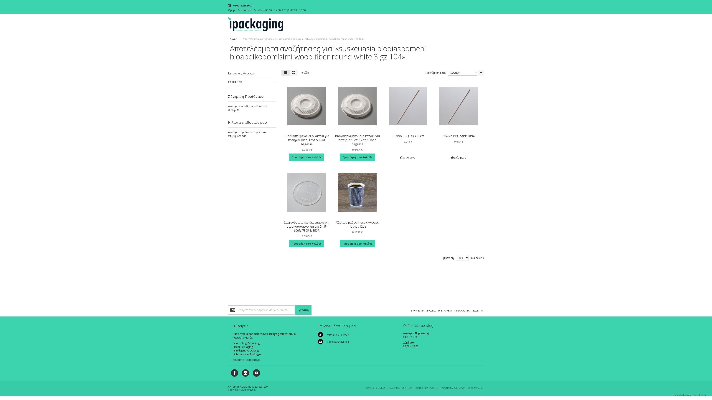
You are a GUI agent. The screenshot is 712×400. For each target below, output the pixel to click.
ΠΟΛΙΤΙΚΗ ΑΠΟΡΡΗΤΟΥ (400, 387)
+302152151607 (242, 5)
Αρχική (233, 39)
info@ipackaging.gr (338, 341)
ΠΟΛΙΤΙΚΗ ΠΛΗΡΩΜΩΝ (426, 387)
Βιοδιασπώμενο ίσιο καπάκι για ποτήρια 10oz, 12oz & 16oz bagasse (306, 140)
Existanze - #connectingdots (694, 395)
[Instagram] (244, 372)
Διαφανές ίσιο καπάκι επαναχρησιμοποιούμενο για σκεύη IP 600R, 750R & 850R (307, 226)
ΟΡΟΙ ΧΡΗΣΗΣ (475, 387)
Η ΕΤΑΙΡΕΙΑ (445, 310)
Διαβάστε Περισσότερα (246, 359)
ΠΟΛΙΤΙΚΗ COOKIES (375, 387)
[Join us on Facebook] (233, 372)
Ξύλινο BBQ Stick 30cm (408, 136)
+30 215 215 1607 (338, 334)
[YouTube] (255, 372)
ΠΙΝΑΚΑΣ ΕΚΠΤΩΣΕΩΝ (468, 310)
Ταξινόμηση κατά (435, 72)
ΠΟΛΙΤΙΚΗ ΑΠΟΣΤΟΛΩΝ (453, 387)
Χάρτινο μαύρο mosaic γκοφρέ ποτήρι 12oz (357, 224)
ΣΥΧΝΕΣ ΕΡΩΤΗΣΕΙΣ (423, 310)
